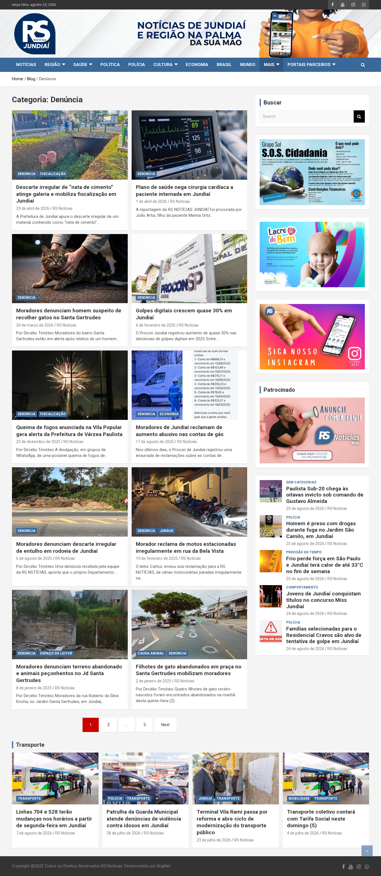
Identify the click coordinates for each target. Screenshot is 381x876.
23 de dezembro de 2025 (38, 441)
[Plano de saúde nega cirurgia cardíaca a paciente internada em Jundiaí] (189, 145)
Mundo (247, 64)
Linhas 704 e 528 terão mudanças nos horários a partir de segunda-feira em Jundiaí (54, 819)
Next (165, 724)
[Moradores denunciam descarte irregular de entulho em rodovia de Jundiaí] (70, 502)
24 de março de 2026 (34, 325)
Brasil (224, 64)
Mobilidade (299, 798)
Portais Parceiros (309, 64)
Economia (197, 64)
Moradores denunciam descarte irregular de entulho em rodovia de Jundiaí (66, 547)
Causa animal (151, 653)
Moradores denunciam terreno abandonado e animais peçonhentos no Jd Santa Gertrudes (69, 673)
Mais (269, 64)
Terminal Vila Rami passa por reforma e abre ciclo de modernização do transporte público (232, 822)
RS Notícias (63, 208)
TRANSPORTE (29, 798)
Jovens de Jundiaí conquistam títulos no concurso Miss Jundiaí (323, 600)
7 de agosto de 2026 (34, 833)
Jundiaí (166, 531)
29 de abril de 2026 (32, 208)
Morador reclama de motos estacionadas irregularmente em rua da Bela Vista (186, 547)
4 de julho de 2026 (303, 833)
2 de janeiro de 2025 (153, 681)
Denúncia (26, 174)
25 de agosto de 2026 (305, 508)
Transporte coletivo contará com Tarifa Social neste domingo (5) (321, 819)
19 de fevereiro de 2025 (157, 558)
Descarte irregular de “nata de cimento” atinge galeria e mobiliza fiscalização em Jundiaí (66, 194)
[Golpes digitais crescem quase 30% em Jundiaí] (189, 268)
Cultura (163, 64)
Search (359, 116)
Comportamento (302, 587)
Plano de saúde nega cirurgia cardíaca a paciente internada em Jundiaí (184, 190)
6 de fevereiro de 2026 (155, 325)
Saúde (80, 64)
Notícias (26, 64)
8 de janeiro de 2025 (34, 688)
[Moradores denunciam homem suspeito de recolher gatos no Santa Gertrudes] (70, 268)
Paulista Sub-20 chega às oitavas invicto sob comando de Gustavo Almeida (324, 495)
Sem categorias (301, 482)
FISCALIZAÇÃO (53, 174)
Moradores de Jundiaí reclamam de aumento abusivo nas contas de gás (179, 430)
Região (52, 64)
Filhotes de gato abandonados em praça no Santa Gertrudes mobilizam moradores (188, 670)
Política (110, 64)
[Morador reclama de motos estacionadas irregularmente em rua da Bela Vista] (189, 502)
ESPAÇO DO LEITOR (56, 653)
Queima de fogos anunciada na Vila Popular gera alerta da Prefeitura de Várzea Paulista (69, 430)
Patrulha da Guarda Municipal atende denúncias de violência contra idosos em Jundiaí (144, 819)
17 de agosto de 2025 (155, 441)
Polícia (136, 64)
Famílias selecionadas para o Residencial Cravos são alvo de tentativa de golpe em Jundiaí (323, 635)
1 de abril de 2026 (151, 201)
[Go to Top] (367, 850)
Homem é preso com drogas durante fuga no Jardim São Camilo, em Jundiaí (321, 529)
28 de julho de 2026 (124, 833)
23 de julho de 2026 (214, 840)
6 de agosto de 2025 (34, 558)
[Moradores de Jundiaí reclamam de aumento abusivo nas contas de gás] (189, 385)
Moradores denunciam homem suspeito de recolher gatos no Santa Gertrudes (68, 314)
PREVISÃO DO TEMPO (304, 552)
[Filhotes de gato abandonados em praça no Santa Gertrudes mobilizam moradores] (189, 624)
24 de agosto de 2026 (305, 613)
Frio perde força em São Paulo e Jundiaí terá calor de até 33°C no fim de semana (324, 565)
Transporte (30, 744)
